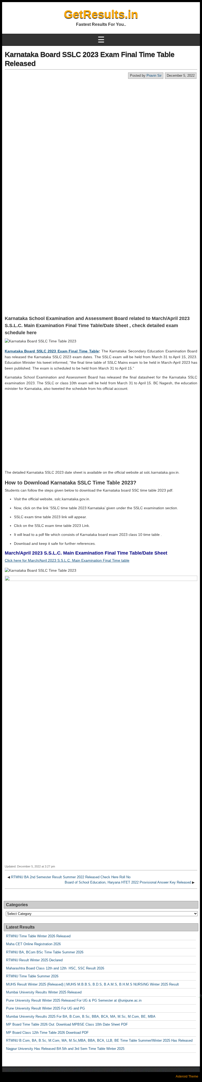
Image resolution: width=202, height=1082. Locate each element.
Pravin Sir (154, 75)
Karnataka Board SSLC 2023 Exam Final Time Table (52, 351)
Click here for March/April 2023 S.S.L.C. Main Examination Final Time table (67, 560)
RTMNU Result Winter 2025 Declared (34, 960)
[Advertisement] (101, 119)
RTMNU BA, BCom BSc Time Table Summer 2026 (44, 952)
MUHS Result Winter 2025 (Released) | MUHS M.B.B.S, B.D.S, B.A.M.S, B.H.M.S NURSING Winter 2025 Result (92, 984)
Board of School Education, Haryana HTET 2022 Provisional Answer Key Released (128, 882)
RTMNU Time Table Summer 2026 (32, 976)
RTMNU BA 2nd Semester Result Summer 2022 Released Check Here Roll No (70, 877)
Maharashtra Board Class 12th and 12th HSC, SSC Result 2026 (55, 968)
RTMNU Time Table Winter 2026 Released (38, 936)
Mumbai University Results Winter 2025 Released (44, 992)
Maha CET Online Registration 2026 (33, 944)
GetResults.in (101, 14)
